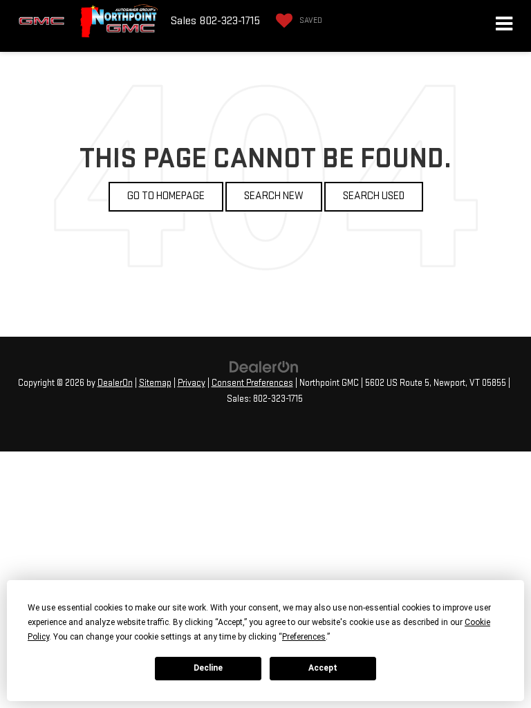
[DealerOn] (264, 366)
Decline (208, 668)
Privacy (191, 383)
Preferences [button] (304, 637)
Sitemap (155, 383)
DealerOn (115, 383)
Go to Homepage (166, 196)
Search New (274, 196)
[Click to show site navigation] (504, 26)
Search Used (373, 196)
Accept (322, 668)
